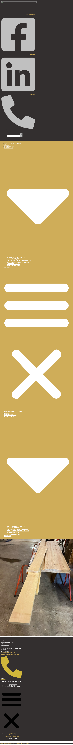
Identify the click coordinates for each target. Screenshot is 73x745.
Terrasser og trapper (16, 257)
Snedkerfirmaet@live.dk (8, 652)
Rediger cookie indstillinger (13, 686)
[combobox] (13, 136)
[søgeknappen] (21, 135)
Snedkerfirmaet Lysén (12, 143)
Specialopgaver (13, 265)
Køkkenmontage (13, 264)
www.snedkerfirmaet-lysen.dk (10, 654)
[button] (36, 339)
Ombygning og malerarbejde (19, 260)
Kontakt (7, 267)
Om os (6, 413)
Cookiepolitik (13, 685)
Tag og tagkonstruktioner (18, 262)
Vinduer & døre (13, 259)
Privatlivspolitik (13, 684)
